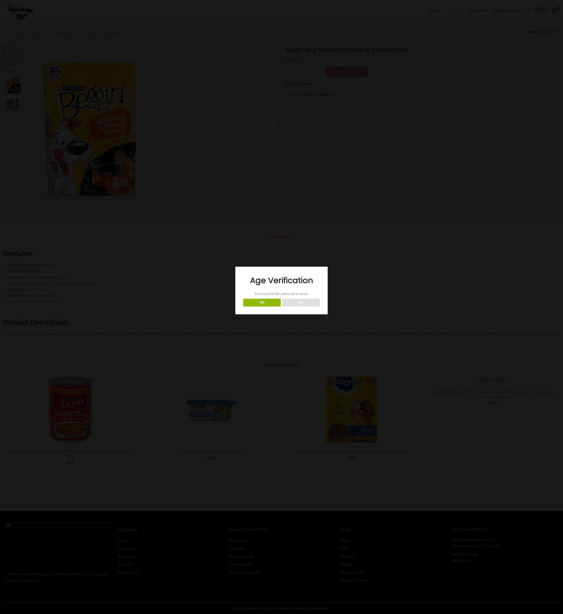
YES (262, 302)
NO (301, 302)
